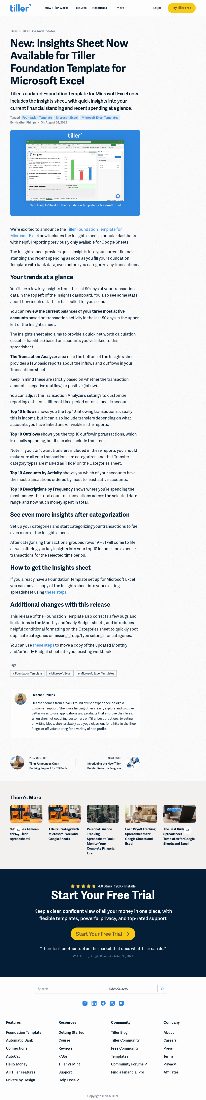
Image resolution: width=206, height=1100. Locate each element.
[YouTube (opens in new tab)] (121, 1003)
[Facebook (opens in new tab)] (103, 1003)
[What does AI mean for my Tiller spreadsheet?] (26, 814)
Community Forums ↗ (129, 1064)
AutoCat (13, 1056)
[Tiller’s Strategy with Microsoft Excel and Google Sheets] (65, 814)
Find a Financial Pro (127, 1072)
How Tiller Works (56, 8)
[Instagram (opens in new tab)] (85, 1003)
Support (65, 1072)
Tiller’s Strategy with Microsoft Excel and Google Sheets (64, 834)
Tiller (115, 1096)
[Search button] (162, 989)
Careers (170, 1040)
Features (80, 8)
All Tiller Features (20, 1072)
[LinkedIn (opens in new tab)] (94, 1003)
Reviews (65, 1048)
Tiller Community (125, 1040)
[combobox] (71, 989)
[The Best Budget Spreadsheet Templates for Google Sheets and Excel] (179, 814)
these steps (56, 592)
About (169, 1032)
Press (168, 1048)
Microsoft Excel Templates (100, 118)
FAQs (63, 1056)
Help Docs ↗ (69, 1080)
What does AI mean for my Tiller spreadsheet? (24, 834)
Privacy (170, 1064)
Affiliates (171, 1072)
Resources (99, 8)
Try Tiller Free (181, 8)
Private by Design (20, 1080)
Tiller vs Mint (69, 1064)
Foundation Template (37, 118)
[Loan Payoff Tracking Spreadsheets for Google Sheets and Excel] (141, 814)
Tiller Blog (119, 1032)
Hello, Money (16, 1064)
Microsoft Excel (67, 118)
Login (157, 8)
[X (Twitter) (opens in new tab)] (112, 1003)
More (120, 8)
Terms (169, 1056)
